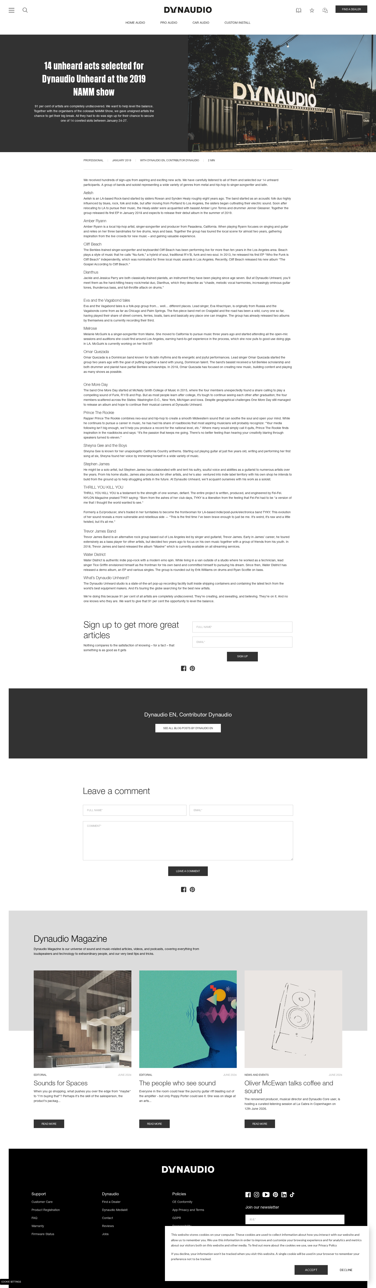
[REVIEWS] (311, 10)
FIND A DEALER (351, 9)
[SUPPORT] (325, 10)
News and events (257, 1075)
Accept (311, 1270)
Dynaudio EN (156, 160)
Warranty (38, 1226)
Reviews (108, 1226)
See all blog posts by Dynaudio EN (188, 728)
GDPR (176, 1218)
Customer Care (42, 1202)
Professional (93, 160)
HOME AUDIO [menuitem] (135, 23)
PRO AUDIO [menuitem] (168, 23)
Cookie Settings (11, 1282)
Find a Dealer (111, 1202)
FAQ (34, 1218)
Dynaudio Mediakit (115, 1210)
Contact (107, 1218)
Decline (346, 1270)
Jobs (105, 1234)
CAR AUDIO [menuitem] (201, 23)
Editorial (40, 1075)
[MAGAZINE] (298, 10)
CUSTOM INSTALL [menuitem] (237, 23)
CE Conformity (182, 1202)
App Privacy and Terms (188, 1210)
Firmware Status (43, 1234)
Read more (49, 1124)
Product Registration (46, 1210)
